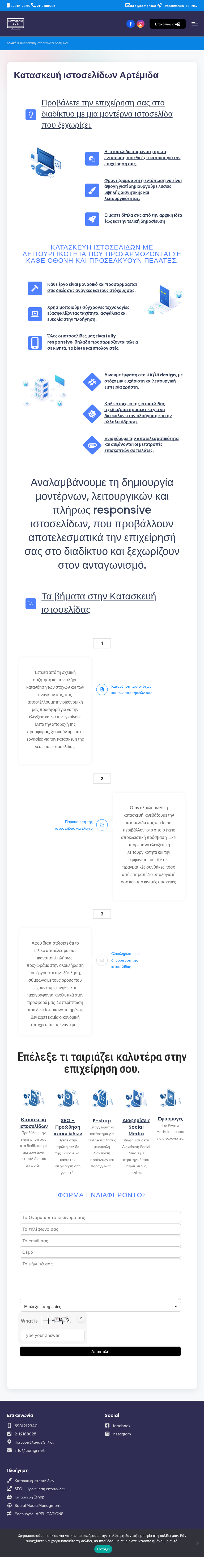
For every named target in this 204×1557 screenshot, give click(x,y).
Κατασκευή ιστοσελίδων (33, 1122)
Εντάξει (103, 1549)
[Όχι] (197, 1543)
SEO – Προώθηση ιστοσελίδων (68, 1127)
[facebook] (131, 24)
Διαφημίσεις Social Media (136, 1127)
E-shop (102, 1120)
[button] (168, 24)
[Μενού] (194, 23)
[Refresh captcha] (81, 1318)
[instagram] (141, 24)
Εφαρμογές (170, 1118)
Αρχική (11, 43)
